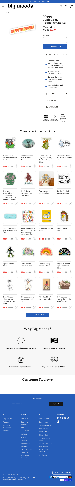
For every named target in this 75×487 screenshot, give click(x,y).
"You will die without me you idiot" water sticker (64, 158)
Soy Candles (43, 428)
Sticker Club (43, 435)
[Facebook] (58, 418)
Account (6, 422)
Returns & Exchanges (7, 426)
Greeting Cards (45, 425)
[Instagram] (61, 418)
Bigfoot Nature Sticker (8, 265)
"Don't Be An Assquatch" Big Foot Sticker (26, 193)
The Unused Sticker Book (46, 229)
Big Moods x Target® (43, 450)
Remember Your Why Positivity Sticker (27, 158)
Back (7, 12)
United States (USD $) (61, 473)
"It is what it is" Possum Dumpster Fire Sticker (10, 158)
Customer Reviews (25, 423)
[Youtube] (65, 418)
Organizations (26, 449)
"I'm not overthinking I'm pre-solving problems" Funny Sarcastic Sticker (9, 195)
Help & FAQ (7, 419)
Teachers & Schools (25, 445)
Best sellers (43, 422)
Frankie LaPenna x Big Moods (45, 445)
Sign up (56, 404)
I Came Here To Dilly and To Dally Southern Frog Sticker (45, 159)
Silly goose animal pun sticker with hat (27, 299)
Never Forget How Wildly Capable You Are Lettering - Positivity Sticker (28, 231)
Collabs (24, 434)
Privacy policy (7, 479)
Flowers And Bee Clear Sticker (45, 192)
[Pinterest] (58, 421)
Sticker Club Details (17, 479)
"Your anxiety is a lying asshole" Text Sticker (10, 230)
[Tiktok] (68, 418)
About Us (24, 419)
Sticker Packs (44, 432)
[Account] (66, 5)
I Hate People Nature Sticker (26, 265)
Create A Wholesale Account (25, 455)
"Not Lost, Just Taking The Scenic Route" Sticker (64, 299)
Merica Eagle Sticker (62, 229)
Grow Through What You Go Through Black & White (9, 300)
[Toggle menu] (3, 6)
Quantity (46, 35)
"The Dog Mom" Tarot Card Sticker (46, 298)
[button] (71, 5)
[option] (37, 1)
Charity (24, 441)
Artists (23, 437)
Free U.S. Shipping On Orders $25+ (37, 2)
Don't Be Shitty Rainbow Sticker (45, 265)
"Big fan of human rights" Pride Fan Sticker (63, 266)
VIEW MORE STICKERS (37, 315)
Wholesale (25, 431)
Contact (6, 431)
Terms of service (39, 478)
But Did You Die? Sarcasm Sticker (63, 192)
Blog (22, 427)
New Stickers (44, 419)
